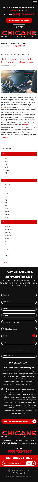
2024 (4, 222)
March (7, 170)
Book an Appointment (19, 20)
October (7, 191)
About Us (15, 43)
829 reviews (23, 10)
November (8, 188)
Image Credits (14, 470)
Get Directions (19, 458)
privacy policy (17, 413)
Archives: (6, 149)
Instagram (24, 473)
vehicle (4, 107)
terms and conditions (24, 410)
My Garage (19, 27)
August (7, 197)
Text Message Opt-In (19, 363)
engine (27, 125)
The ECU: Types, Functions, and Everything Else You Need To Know (17, 60)
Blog (25, 43)
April (6, 167)
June (6, 161)
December (8, 185)
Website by (25, 470)
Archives (5, 46)
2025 (4, 180)
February (7, 173)
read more (7, 137)
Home (4, 43)
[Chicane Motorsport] (19, 34)
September (8, 194)
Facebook (13, 473)
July (6, 158)
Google (17, 473)
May (6, 164)
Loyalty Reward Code (19, 350)
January (7, 176)
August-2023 (19, 46)
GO (29, 463)
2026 (4, 154)
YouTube (21, 473)
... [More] (4, 262)
